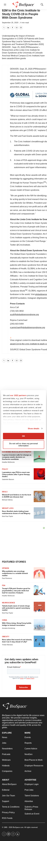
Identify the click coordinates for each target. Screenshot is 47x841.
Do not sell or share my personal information (23, 444)
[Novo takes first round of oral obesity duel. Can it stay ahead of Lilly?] (39, 641)
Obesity (5, 637)
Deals (5, 492)
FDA (3, 585)
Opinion (5, 568)
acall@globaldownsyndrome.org (24, 314)
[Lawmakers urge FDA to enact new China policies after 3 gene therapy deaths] (39, 474)
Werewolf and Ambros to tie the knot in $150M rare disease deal (16, 496)
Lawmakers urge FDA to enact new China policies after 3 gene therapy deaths (16, 474)
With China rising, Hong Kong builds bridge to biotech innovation (16, 624)
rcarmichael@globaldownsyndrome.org (27, 327)
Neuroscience (8, 603)
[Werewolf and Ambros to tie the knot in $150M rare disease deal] (39, 496)
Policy (5, 469)
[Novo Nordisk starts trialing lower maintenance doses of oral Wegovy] (39, 513)
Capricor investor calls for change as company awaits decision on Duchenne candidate (16, 457)
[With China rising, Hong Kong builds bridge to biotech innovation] (39, 624)
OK (23, 436)
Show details (33, 428)
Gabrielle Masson (8, 479)
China (4, 620)
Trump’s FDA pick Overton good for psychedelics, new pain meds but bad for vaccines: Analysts (16, 590)
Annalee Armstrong (8, 628)
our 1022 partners (18, 395)
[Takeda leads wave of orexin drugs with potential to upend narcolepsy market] (39, 607)
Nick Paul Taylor (7, 516)
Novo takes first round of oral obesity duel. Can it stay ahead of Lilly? (17, 641)
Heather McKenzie (8, 462)
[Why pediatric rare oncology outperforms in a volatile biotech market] (39, 573)
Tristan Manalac (7, 645)
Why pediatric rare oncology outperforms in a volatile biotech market (15, 573)
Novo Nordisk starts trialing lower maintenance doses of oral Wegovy (16, 512)
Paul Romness (7, 578)
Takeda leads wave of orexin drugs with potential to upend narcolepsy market (16, 608)
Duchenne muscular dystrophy (16, 452)
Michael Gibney (7, 500)
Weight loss (8, 508)
